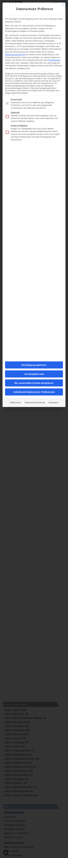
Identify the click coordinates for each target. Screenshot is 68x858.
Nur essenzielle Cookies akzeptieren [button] (34, 383)
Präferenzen (15, 402)
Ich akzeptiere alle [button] (34, 374)
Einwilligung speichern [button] (34, 365)
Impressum (54, 402)
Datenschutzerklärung (15, 54)
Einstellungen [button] (54, 60)
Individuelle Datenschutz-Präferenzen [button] (34, 392)
